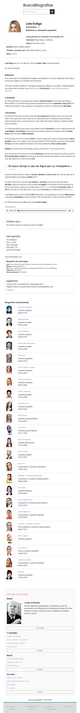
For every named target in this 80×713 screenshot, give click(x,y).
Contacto (69, 706)
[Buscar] (52, 11)
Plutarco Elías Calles (14, 678)
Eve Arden (11, 688)
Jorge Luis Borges (14, 636)
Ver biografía (40, 628)
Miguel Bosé (34, 88)
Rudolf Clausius (13, 666)
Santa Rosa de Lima (14, 662)
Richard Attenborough (15, 659)
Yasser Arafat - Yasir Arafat (17, 640)
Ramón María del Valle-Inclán (18, 681)
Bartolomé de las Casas (16, 643)
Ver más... (40, 650)
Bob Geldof (11, 685)
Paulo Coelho (12, 647)
